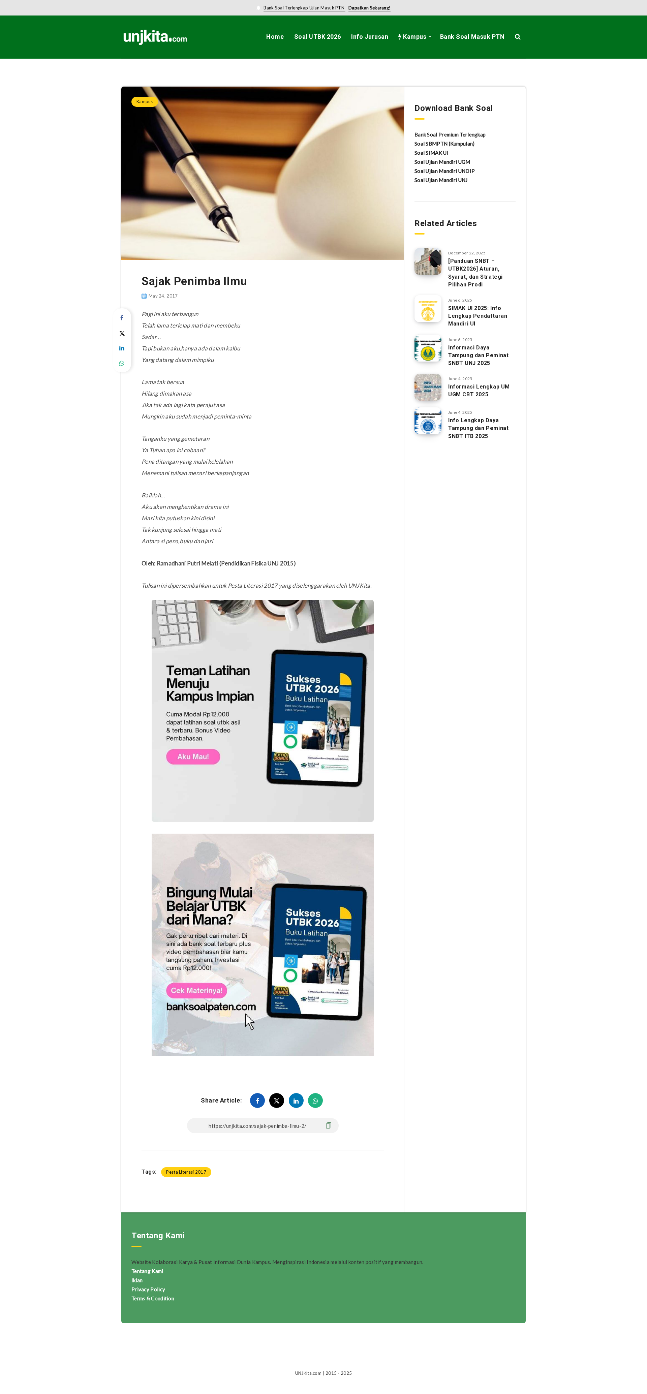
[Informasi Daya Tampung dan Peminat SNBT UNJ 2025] (427, 348)
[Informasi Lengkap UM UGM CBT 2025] (427, 387)
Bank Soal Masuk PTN (472, 36)
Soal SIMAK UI (431, 153)
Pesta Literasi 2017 (186, 1172)
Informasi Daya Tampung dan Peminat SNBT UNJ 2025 (478, 355)
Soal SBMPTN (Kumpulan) (444, 144)
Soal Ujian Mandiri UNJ (441, 180)
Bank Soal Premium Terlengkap (450, 134)
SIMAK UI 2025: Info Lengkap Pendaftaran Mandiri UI (477, 316)
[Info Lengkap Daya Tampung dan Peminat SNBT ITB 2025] (427, 420)
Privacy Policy (148, 1289)
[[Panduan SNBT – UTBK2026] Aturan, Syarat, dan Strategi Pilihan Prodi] (427, 261)
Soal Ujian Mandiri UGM (442, 162)
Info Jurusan (369, 36)
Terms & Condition (152, 1298)
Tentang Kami (147, 1271)
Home (275, 36)
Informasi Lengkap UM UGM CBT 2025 (479, 390)
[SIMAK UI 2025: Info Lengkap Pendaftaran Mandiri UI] (427, 308)
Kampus (414, 36)
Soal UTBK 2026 (317, 36)
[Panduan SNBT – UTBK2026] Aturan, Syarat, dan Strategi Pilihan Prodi (475, 273)
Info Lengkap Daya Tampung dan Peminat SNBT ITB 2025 (478, 428)
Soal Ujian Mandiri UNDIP (444, 171)
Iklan (137, 1280)
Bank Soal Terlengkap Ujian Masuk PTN (304, 7)
